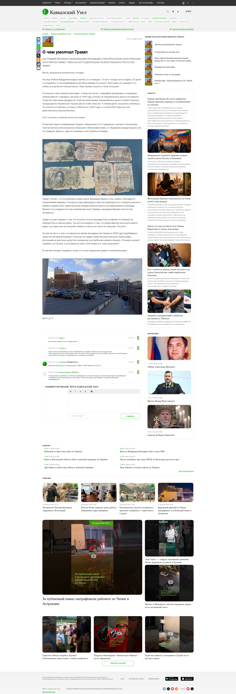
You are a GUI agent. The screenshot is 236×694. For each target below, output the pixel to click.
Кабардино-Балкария (159, 18)
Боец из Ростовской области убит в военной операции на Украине (76, 459)
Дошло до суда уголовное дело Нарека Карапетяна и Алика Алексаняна (166, 227)
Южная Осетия (184, 22)
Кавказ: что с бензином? (55, 29)
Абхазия (46, 18)
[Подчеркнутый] (80, 391)
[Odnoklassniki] (38, 60)
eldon (61, 338)
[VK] (38, 39)
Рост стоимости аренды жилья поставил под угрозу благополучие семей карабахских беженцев (169, 272)
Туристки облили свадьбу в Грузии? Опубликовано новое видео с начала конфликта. (65, 657)
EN (193, 3)
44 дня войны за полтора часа (167, 52)
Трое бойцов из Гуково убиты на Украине (140, 467)
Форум (112, 3)
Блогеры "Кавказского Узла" (61, 34)
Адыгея (63, 18)
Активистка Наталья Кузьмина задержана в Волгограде (57, 509)
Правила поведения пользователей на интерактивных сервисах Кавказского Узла (94, 688)
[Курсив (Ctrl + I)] (75, 391)
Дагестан (136, 18)
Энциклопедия (97, 3)
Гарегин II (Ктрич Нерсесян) (161, 434)
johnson (62, 348)
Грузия (128, 18)
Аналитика (80, 3)
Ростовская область (118, 22)
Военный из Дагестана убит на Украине (63, 451)
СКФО (150, 22)
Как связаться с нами (136, 678)
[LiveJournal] (38, 64)
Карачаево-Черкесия (50, 22)
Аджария (55, 18)
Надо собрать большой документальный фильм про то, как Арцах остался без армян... (173, 59)
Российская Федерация (100, 22)
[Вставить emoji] (91, 391)
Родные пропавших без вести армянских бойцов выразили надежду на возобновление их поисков (169, 101)
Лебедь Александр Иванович (161, 366)
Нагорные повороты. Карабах (84, 34)
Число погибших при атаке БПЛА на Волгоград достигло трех (149, 459)
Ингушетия (146, 18)
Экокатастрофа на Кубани (183, 29)
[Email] (38, 68)
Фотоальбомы (146, 3)
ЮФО (58, 25)
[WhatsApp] (38, 47)
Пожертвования (153, 678)
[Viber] (38, 52)
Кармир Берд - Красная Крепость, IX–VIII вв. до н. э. (174, 81)
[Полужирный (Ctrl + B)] (70, 391)
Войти (188, 11)
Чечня (174, 22)
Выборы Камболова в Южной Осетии (118, 29)
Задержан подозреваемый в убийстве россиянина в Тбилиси (165, 317)
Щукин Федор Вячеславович (161, 400)
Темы (57, 3)
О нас (122, 678)
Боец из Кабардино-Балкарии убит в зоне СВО (142, 451)
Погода (160, 3)
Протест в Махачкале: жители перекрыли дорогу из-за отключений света (168, 606)
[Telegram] (38, 43)
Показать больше (118, 663)
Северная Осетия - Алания (136, 22)
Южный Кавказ (48, 25)
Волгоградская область (115, 18)
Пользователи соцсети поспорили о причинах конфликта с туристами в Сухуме (136, 510)
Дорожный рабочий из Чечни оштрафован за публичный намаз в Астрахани (174, 510)
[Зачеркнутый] (85, 391)
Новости (46, 3)
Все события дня (186, 471)
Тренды (67, 3)
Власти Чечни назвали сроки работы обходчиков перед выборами (98, 509)
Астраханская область (96, 18)
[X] (38, 56)
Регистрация (77, 416)
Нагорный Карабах (83, 22)
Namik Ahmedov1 (65, 372)
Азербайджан (72, 18)
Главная (45, 34)
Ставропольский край (162, 22)
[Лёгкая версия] (183, 3)
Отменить (130, 416)
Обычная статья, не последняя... (168, 74)
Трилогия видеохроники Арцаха (168, 44)
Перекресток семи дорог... (166, 67)
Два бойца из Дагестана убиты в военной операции (69, 467)
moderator (63, 362)
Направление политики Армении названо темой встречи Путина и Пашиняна (167, 157)
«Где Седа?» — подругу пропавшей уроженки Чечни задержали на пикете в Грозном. (167, 561)
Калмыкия (173, 18)
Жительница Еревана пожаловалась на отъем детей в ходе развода (169, 200)
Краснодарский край (67, 22)
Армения (83, 18)
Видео (132, 3)
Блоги (122, 3)
